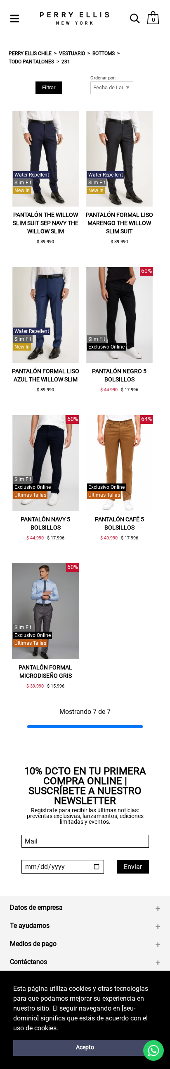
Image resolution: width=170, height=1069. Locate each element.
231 (65, 62)
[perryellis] (74, 18)
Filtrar (48, 87)
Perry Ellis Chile (30, 53)
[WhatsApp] (153, 1050)
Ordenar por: (103, 78)
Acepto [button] (85, 1047)
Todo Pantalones (31, 62)
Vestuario (72, 53)
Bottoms (103, 53)
